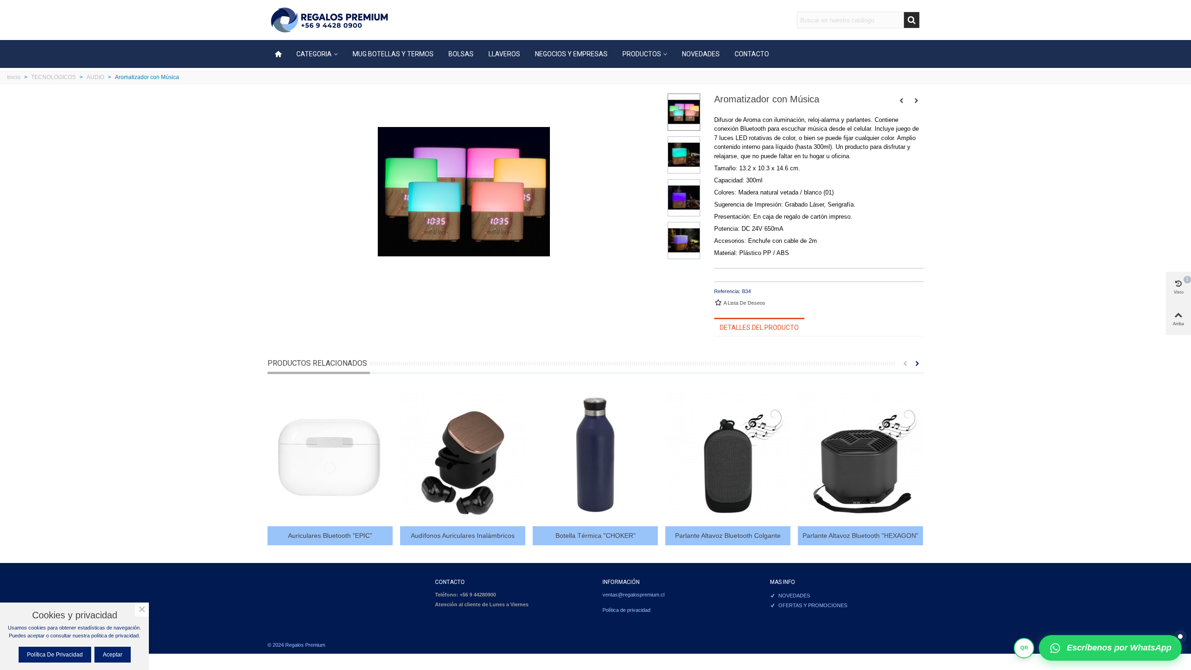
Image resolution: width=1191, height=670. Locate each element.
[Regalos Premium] (329, 20)
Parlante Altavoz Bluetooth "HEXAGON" (860, 535)
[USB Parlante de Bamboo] (916, 100)
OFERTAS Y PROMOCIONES (812, 605)
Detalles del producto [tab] (759, 327)
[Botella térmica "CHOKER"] (595, 454)
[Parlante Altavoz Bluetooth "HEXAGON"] (860, 454)
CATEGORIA (314, 54)
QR (1024, 647)
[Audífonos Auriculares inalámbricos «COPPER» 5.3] (462, 454)
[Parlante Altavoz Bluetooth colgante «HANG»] (727, 454)
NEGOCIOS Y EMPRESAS (571, 54)
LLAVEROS (504, 54)
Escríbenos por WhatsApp (1119, 647)
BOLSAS (461, 54)
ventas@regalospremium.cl (633, 594)
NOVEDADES (701, 54)
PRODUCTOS (641, 54)
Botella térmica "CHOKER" (595, 535)
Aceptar (112, 654)
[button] (904, 363)
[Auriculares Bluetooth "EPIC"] (330, 454)
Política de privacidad (626, 610)
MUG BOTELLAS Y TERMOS (393, 54)
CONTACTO (752, 54)
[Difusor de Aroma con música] (902, 100)
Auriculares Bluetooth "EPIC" (330, 535)
